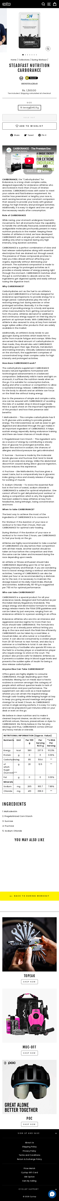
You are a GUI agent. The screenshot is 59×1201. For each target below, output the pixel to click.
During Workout (39, 60)
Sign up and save (29, 1133)
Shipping (25, 93)
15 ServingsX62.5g (29, 107)
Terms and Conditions (29, 1155)
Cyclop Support (29, 1189)
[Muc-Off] (29, 1016)
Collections (24, 60)
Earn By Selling (29, 1181)
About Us (29, 1142)
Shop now (29, 982)
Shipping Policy (29, 1146)
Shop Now (29, 1053)
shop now (29, 1124)
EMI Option (29, 1177)
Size (29, 103)
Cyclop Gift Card (29, 1172)
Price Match (29, 1168)
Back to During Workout (31, 896)
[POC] (29, 1087)
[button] (52, 1194)
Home (13, 60)
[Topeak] (29, 944)
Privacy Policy (29, 1151)
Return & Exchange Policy (29, 1159)
